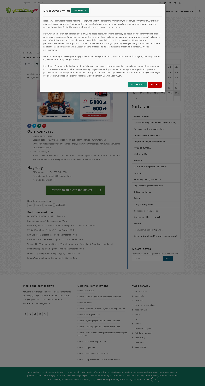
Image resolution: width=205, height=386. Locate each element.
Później (155, 85)
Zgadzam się (80, 10)
